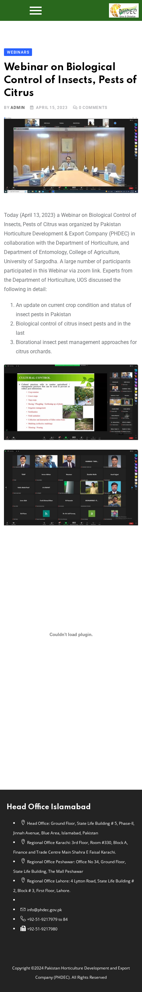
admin (18, 107)
